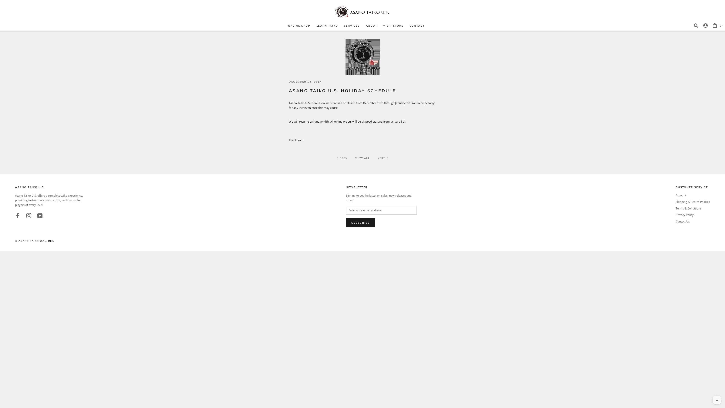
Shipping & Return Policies (693, 202)
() (721, 25)
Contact (417, 25)
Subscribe (360, 222)
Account (681, 195)
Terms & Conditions (688, 208)
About (371, 25)
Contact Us (683, 221)
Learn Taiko (327, 25)
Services (352, 25)
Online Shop (299, 25)
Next (381, 158)
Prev (343, 158)
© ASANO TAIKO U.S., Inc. (34, 241)
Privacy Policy (685, 215)
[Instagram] (28, 215)
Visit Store (393, 25)
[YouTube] (39, 215)
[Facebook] (17, 215)
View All (362, 158)
